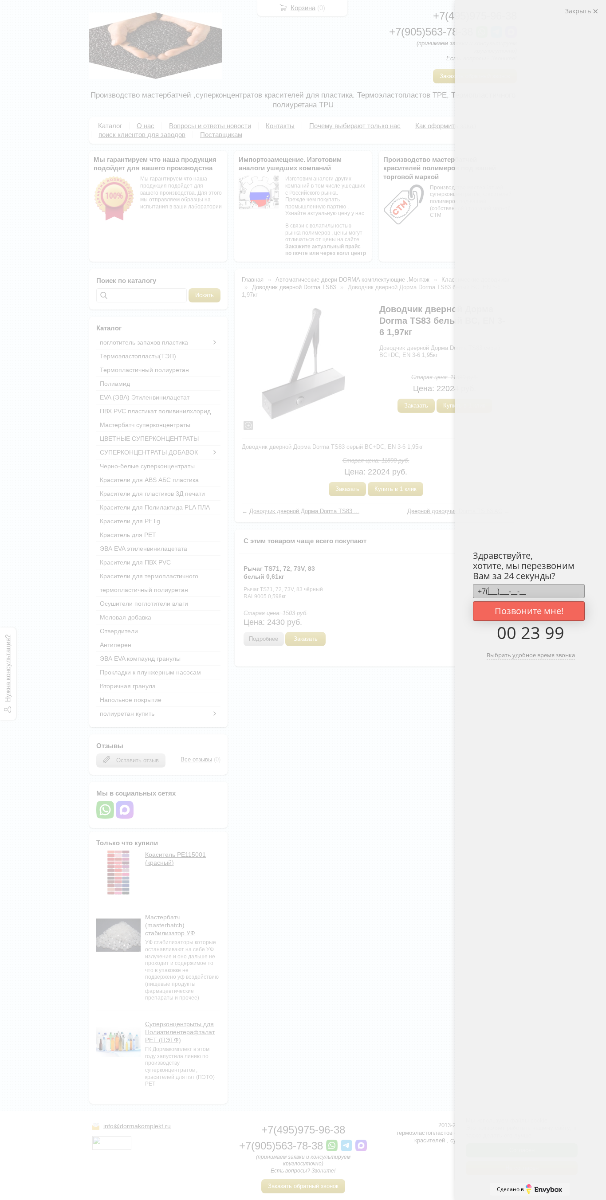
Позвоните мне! (529, 611)
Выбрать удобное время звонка (531, 655)
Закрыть (579, 11)
